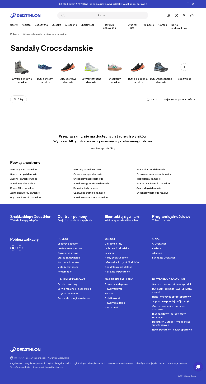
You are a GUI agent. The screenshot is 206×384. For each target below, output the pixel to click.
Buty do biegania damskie (138, 80)
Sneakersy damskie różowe (152, 192)
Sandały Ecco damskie (23, 169)
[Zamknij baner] (193, 3)
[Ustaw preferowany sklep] (169, 15)
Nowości (163, 24)
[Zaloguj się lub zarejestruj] (184, 15)
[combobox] (180, 99)
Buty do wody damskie (45, 80)
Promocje (148, 24)
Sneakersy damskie (114, 80)
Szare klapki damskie (148, 188)
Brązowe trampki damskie (25, 197)
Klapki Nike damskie (22, 188)
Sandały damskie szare (87, 169)
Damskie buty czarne (85, 188)
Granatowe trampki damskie (153, 183)
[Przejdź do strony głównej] (25, 15)
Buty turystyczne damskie (91, 80)
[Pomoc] (176, 15)
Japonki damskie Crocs (23, 178)
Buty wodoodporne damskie (161, 80)
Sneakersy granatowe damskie (91, 183)
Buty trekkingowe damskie (21, 80)
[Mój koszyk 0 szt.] (192, 15)
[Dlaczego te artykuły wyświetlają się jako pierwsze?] (148, 99)
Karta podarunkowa (179, 26)
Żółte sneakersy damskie (25, 192)
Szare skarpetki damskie (150, 169)
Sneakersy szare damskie (88, 178)
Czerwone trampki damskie (89, 192)
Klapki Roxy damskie (148, 178)
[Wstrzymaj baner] (188, 3)
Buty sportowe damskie (68, 80)
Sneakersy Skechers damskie (90, 197)
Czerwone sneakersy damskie (154, 174)
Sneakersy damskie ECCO (25, 183)
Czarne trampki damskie (87, 174)
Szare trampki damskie (23, 174)
